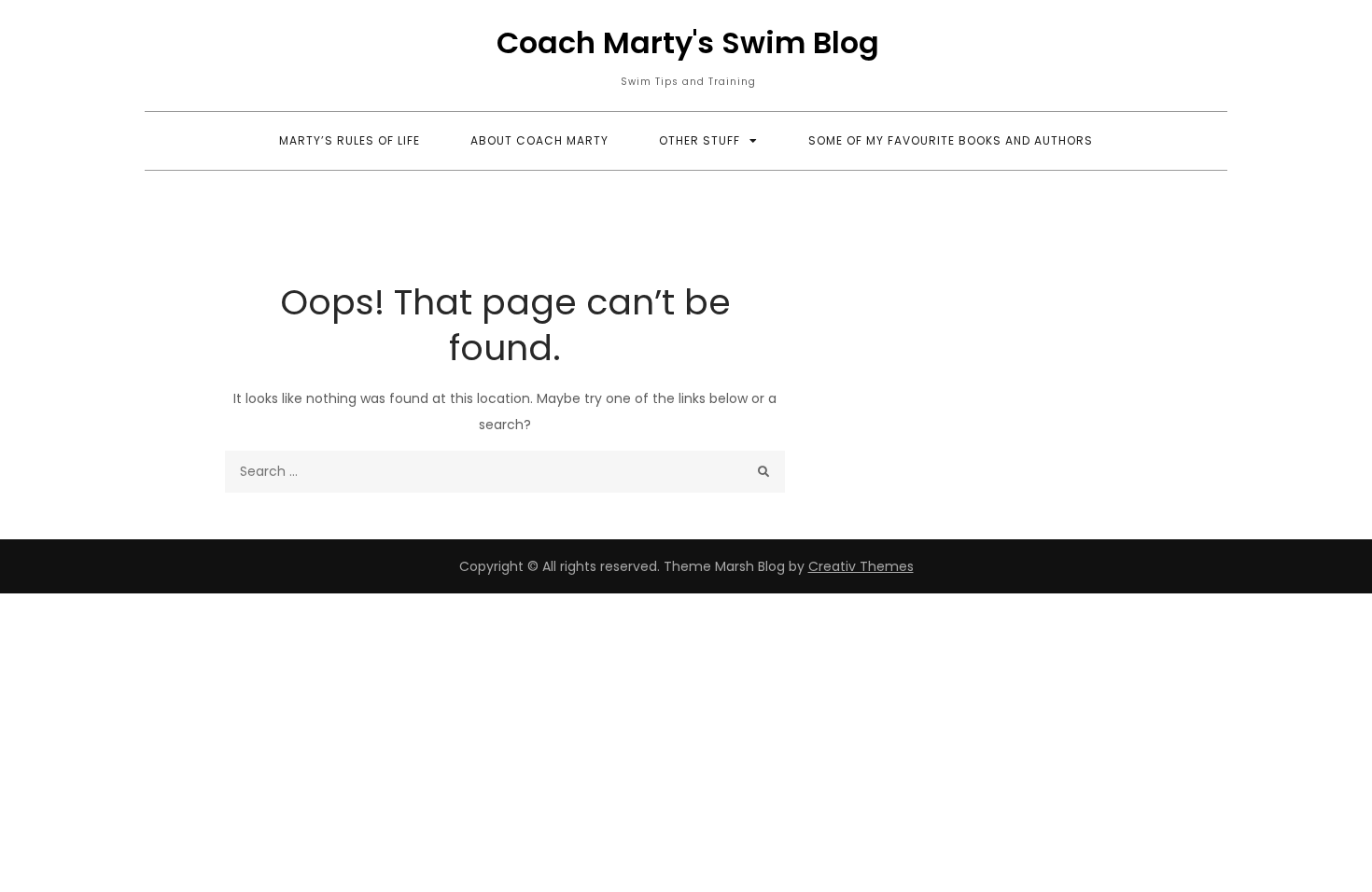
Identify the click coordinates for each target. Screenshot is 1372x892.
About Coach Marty (539, 140)
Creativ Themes (861, 566)
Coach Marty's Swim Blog (688, 42)
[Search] (764, 472)
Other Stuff (699, 140)
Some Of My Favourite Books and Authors (950, 140)
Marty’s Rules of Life (349, 140)
